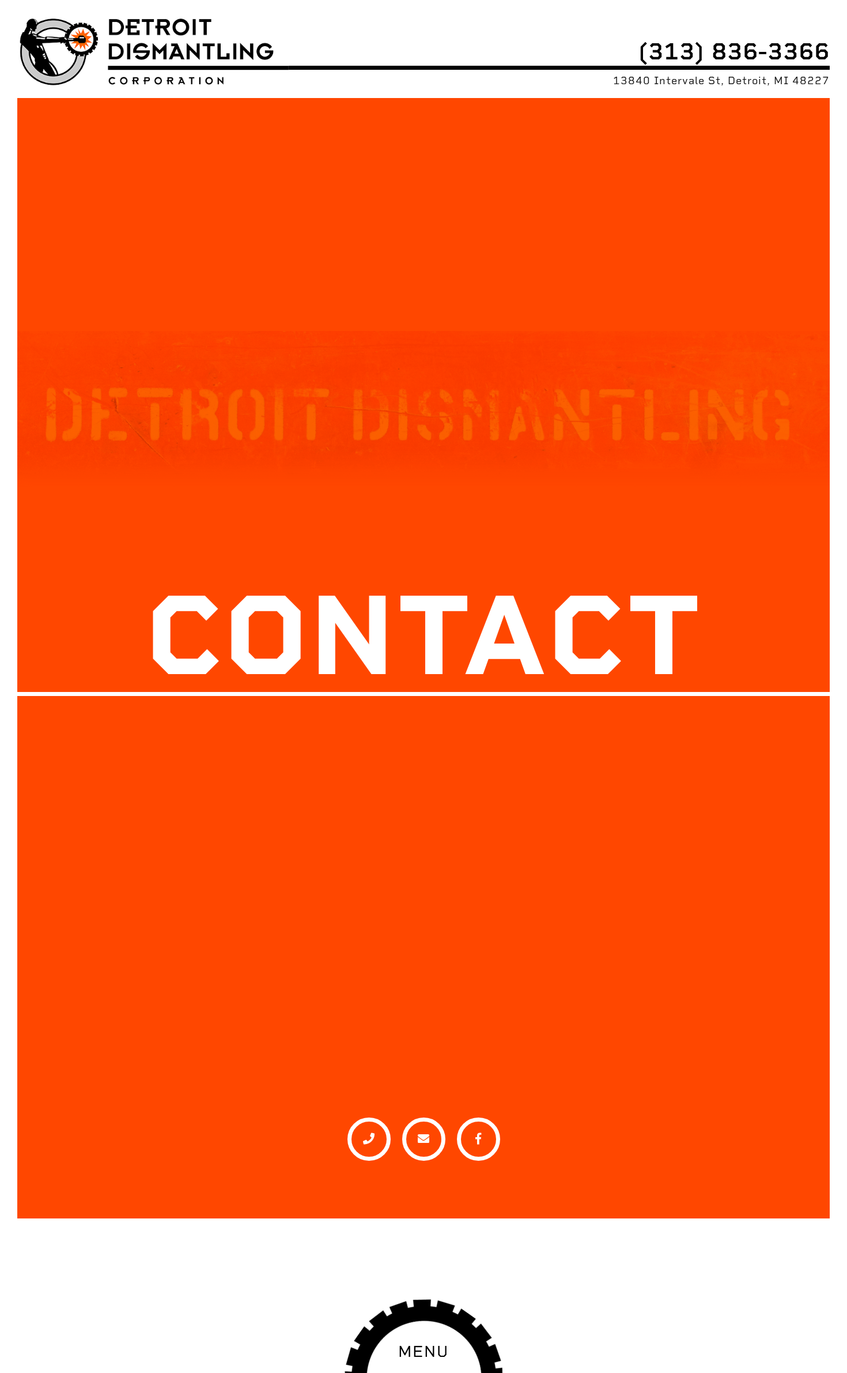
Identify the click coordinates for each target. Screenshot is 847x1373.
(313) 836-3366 (734, 51)
